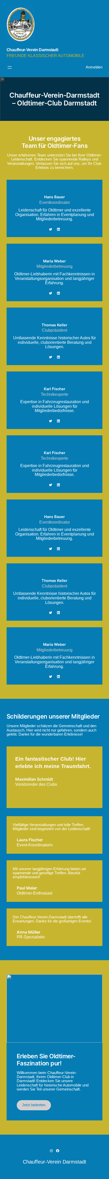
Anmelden (94, 67)
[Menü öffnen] (10, 67)
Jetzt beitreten (33, 1105)
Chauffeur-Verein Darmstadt (32, 50)
